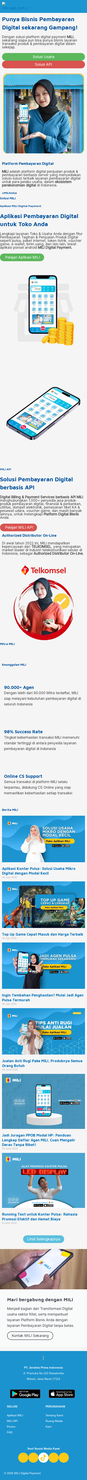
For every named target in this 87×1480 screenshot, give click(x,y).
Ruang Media (54, 1421)
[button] (82, 6)
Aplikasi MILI (15, 1415)
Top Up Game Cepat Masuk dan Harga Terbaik (42, 934)
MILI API (12, 1421)
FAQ (10, 1432)
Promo (11, 1426)
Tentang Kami (54, 1415)
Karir (49, 1426)
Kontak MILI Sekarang (30, 1335)
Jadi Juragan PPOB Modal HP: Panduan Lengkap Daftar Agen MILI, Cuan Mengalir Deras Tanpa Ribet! (38, 1140)
